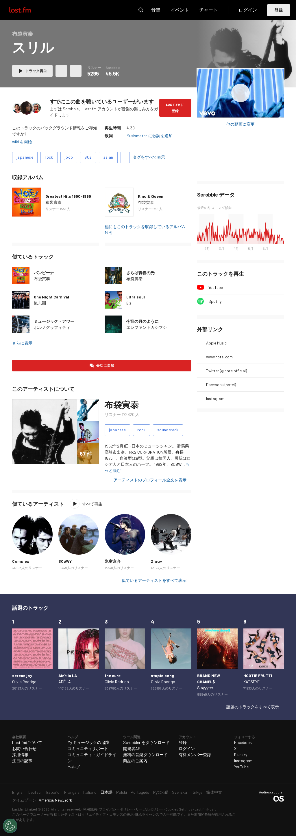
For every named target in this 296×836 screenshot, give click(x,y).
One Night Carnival (51, 296)
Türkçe (196, 792)
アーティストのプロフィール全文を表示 (150, 479)
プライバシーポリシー (116, 809)
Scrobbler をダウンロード (146, 742)
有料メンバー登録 (195, 754)
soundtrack (168, 429)
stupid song (162, 675)
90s (87, 157)
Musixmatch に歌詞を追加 (150, 135)
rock (49, 157)
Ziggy (156, 561)
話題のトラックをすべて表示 (252, 706)
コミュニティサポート (88, 748)
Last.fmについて (27, 742)
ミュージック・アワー (54, 321)
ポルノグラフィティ (52, 327)
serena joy (22, 675)
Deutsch (35, 792)
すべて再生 (92, 503)
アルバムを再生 (240, 93)
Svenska (179, 792)
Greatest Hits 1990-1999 (68, 196)
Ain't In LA (67, 675)
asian (108, 157)
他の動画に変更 (240, 124)
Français (71, 792)
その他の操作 (76, 71)
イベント (180, 9)
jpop (69, 157)
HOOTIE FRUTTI (257, 675)
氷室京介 (113, 561)
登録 (279, 10)
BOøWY (65, 561)
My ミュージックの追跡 (88, 742)
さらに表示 (22, 342)
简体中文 (214, 792)
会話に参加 (105, 365)
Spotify (214, 301)
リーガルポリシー (149, 809)
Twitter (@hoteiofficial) (226, 370)
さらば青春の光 (140, 272)
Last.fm (26, 10)
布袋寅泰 (53, 202)
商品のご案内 (135, 760)
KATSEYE (251, 681)
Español (53, 792)
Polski (121, 792)
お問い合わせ (24, 748)
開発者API (132, 748)
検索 (140, 10)
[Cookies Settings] (10, 826)
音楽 (155, 9)
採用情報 (20, 754)
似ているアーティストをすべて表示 (154, 580)
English (18, 792)
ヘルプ (74, 766)
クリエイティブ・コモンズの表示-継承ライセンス (120, 814)
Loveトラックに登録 (61, 71)
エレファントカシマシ (146, 327)
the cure (113, 675)
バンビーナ (44, 272)
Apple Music (216, 342)
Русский (160, 792)
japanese (24, 157)
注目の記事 (22, 760)
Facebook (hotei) (221, 384)
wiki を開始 (22, 141)
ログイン (247, 9)
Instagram (215, 398)
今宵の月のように (142, 321)
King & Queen (150, 196)
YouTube (215, 287)
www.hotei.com (219, 356)
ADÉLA (64, 681)
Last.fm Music (206, 809)
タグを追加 (125, 157)
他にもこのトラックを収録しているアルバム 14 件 (145, 229)
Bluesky (240, 754)
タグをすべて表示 (149, 157)
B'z (128, 302)
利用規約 (90, 809)
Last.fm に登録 (175, 107)
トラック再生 (36, 71)
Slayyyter (205, 687)
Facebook (243, 742)
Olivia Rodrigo (24, 681)
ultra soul (135, 296)
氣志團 (40, 302)
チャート (208, 9)
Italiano (90, 792)
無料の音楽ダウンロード (145, 754)
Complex (20, 561)
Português (140, 792)
